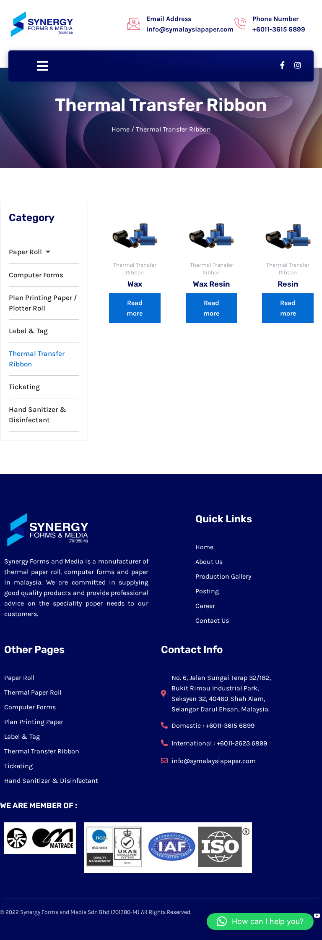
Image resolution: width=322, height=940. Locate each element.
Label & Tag (28, 330)
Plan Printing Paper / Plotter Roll (43, 302)
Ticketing (24, 386)
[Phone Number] (240, 24)
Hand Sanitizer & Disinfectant (37, 414)
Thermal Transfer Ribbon (37, 358)
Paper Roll (25, 252)
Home (121, 129)
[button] (44, 252)
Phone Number (275, 19)
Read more (135, 308)
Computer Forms (36, 275)
